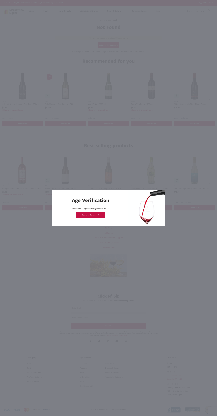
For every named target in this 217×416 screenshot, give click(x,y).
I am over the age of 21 (90, 215)
